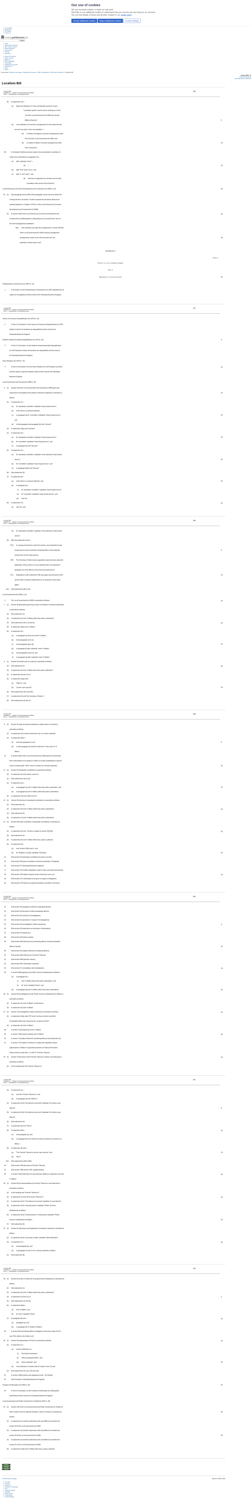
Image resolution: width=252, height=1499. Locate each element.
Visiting (7, 51)
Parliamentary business (11, 45)
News (6, 68)
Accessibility (8, 28)
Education (7, 53)
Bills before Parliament (57, 72)
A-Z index (7, 1482)
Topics (6, 69)
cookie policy (126, 15)
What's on (7, 59)
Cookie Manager (9, 1497)
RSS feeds (8, 31)
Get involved (8, 50)
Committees (8, 63)
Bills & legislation (10, 61)
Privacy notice (9, 1493)
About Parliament (10, 48)
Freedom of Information (11, 1487)
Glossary (7, 1483)
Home (6, 43)
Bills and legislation (43, 72)
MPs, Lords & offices (11, 47)
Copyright (7, 1492)
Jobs (6, 1488)
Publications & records (11, 64)
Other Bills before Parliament (243, 78)
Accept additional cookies (84, 21)
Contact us (8, 33)
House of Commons (10, 56)
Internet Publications (245, 77)
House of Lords (9, 58)
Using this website (10, 1490)
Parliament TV (9, 66)
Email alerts (8, 29)
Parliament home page (15, 72)
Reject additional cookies (110, 21)
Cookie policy (8, 1495)
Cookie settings (132, 21)
